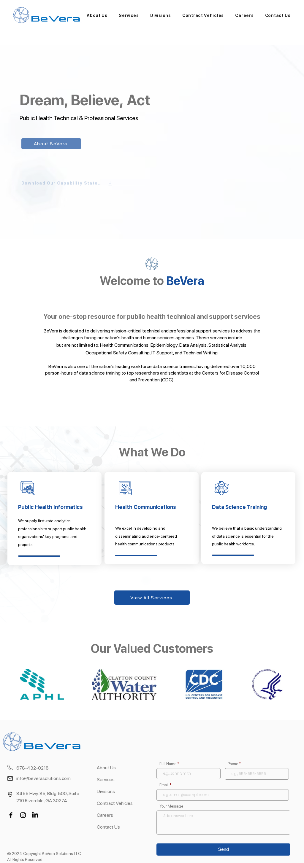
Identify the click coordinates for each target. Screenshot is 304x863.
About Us (106, 767)
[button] (97, 15)
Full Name (167, 764)
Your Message (171, 806)
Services (106, 779)
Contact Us (108, 827)
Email (164, 785)
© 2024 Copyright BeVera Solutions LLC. (44, 853)
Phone (233, 764)
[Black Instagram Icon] (23, 815)
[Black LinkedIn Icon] (35, 815)
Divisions (106, 791)
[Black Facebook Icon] (11, 815)
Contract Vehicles (115, 803)
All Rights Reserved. (25, 859)
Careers (105, 815)
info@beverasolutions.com (43, 778)
